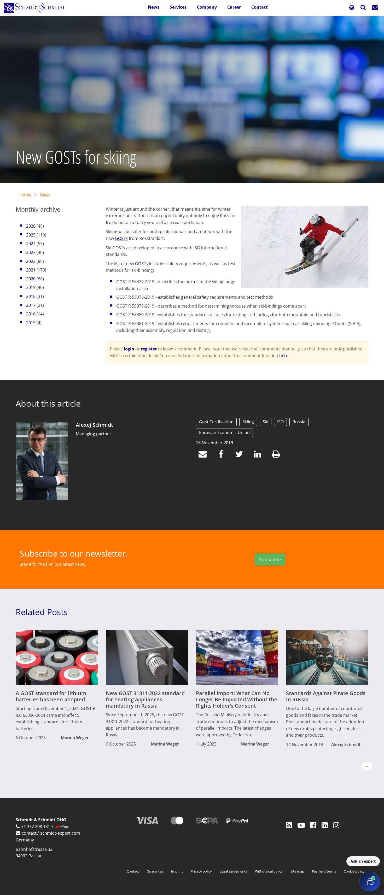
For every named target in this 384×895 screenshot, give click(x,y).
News (153, 7)
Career (234, 7)
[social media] (289, 825)
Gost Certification (216, 422)
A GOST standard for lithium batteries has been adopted (51, 696)
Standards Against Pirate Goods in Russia (325, 696)
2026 (31, 226)
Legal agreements (233, 871)
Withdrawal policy (269, 871)
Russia (299, 422)
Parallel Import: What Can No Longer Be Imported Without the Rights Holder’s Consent (236, 699)
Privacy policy (201, 871)
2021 (31, 270)
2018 (31, 296)
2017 (31, 305)
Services (178, 7)
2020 (31, 279)
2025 (31, 235)
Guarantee (155, 871)
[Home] (36, 8)
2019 (31, 287)
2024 (31, 243)
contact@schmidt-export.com (51, 833)
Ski (265, 422)
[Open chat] (369, 881)
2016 (31, 314)
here (283, 356)
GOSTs (121, 238)
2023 (31, 252)
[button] (351, 7)
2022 (31, 261)
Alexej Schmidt (94, 424)
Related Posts (42, 611)
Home (26, 195)
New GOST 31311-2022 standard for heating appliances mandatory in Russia (145, 699)
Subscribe (270, 559)
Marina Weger (75, 738)
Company (207, 7)
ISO (280, 422)
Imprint (177, 871)
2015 (31, 323)
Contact (259, 7)
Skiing (248, 422)
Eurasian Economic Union (224, 432)
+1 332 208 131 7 (37, 826)
